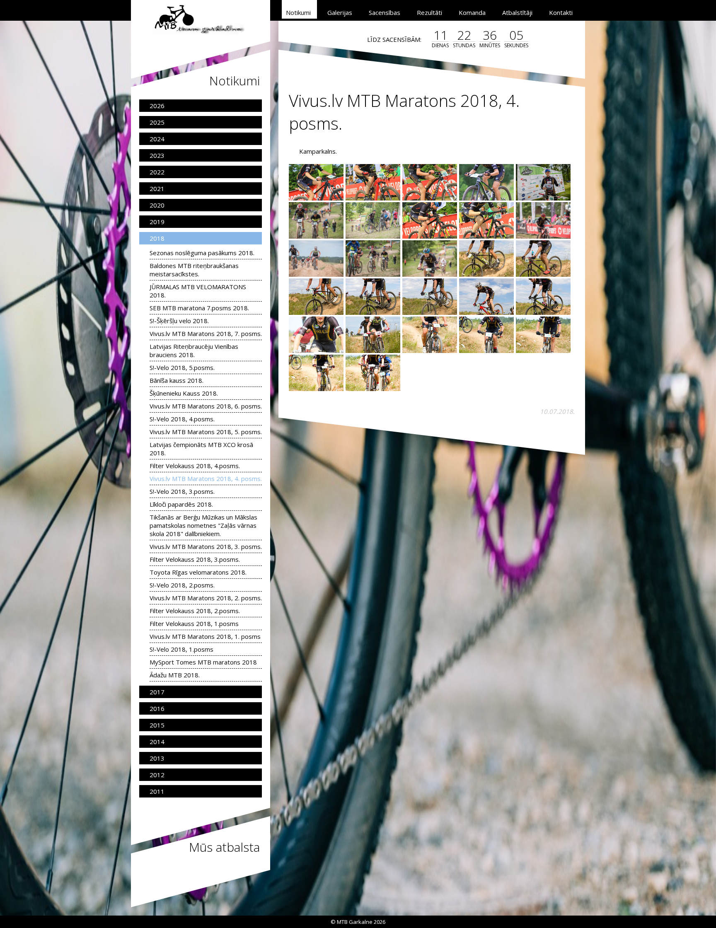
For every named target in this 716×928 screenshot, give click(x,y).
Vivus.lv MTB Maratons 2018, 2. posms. (206, 598)
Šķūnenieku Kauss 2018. (184, 393)
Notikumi (298, 12)
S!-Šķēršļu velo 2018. (179, 321)
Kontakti (561, 12)
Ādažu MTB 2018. (175, 675)
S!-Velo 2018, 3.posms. (182, 491)
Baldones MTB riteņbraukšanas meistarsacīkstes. (194, 269)
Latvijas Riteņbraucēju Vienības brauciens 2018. (194, 350)
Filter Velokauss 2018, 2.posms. (195, 611)
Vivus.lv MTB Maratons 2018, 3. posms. (206, 546)
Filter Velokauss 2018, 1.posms (194, 623)
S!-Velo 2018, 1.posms (181, 649)
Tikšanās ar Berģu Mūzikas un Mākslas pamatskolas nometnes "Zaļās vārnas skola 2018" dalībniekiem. (203, 525)
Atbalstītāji (517, 12)
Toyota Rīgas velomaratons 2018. (198, 572)
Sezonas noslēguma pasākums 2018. (202, 253)
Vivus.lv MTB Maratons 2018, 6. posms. (206, 406)
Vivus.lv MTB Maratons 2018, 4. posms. (206, 478)
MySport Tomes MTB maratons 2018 (203, 662)
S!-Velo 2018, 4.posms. (182, 419)
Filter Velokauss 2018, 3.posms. (195, 559)
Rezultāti (429, 12)
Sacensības (384, 12)
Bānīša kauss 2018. (176, 380)
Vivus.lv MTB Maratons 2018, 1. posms (205, 636)
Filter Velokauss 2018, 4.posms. (195, 466)
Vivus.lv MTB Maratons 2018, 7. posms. (206, 333)
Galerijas (339, 12)
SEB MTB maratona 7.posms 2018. (199, 308)
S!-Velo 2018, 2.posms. (182, 585)
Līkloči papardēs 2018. (181, 504)
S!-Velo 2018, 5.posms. (182, 367)
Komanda (472, 12)
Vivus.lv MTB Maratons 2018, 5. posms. (206, 432)
